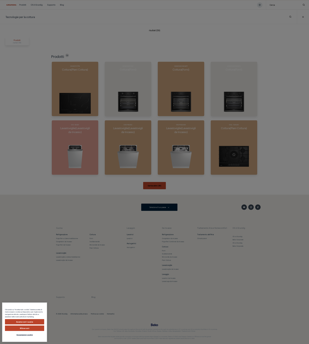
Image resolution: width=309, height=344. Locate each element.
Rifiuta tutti (24, 328)
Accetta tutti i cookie (24, 322)
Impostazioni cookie (25, 335)
